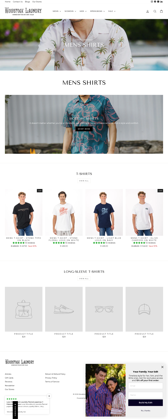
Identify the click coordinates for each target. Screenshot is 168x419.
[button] (19, 243)
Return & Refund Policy (55, 374)
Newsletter (10, 386)
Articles (8, 374)
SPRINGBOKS (96, 11)
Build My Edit (145, 402)
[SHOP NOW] (84, 124)
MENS (56, 11)
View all (84, 181)
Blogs (27, 2)
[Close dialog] (162, 367)
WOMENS (69, 11)
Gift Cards (9, 378)
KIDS (82, 11)
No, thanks (145, 411)
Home (7, 2)
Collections (87, 40)
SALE (111, 11)
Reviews (8, 382)
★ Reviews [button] (15, 410)
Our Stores (37, 2)
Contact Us (18, 2)
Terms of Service (52, 382)
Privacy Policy (51, 378)
